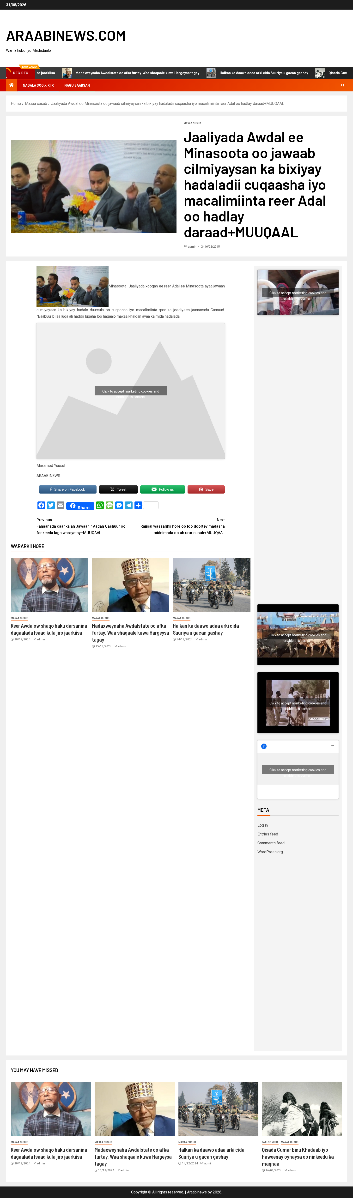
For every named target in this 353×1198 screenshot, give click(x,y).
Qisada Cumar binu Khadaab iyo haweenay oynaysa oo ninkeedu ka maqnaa (298, 1156)
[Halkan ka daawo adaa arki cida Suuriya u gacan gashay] (211, 585)
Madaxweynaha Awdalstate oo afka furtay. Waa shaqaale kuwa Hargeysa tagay (99, 73)
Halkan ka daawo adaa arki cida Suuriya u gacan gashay (225, 73)
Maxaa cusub (192, 123)
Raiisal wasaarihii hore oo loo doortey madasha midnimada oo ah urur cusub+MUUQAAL (182, 526)
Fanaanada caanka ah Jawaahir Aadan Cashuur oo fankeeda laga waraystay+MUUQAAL (81, 526)
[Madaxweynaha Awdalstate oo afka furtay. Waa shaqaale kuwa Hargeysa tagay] (131, 585)
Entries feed (267, 834)
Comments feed (271, 843)
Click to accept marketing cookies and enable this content (130, 392)
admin (192, 246)
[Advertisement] (298, 369)
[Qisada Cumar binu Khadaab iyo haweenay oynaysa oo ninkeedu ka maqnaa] (302, 1109)
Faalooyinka (270, 1142)
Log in (262, 825)
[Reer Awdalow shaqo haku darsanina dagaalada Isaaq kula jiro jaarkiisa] (49, 585)
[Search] (343, 85)
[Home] (11, 85)
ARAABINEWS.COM (66, 35)
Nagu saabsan (77, 85)
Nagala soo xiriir (38, 85)
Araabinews (197, 1192)
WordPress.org (270, 852)
